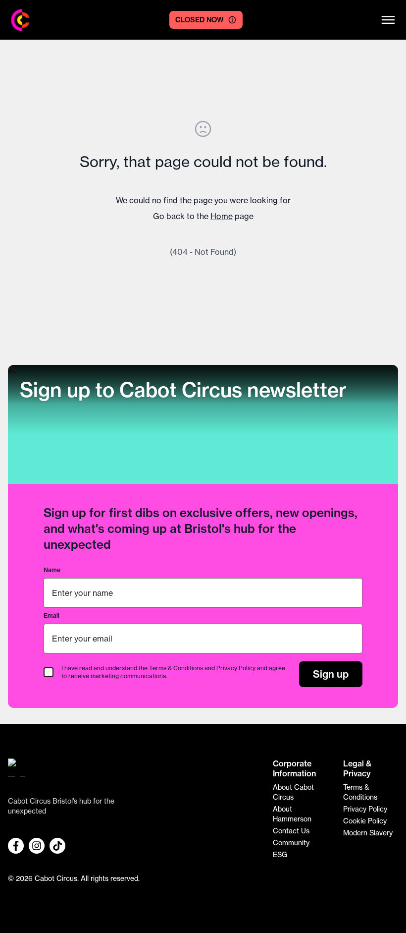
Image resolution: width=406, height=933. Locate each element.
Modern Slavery (368, 832)
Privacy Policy (235, 668)
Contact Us (291, 830)
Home (221, 216)
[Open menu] (388, 20)
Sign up (331, 674)
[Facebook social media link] (16, 846)
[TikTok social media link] (57, 846)
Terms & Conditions (176, 668)
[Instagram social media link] (37, 846)
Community (291, 842)
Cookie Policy (365, 820)
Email (51, 615)
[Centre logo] (20, 20)
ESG (280, 854)
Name (52, 570)
